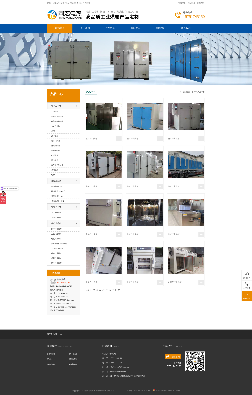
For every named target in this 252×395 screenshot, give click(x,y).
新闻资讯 (160, 28)
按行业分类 (56, 223)
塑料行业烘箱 (56, 258)
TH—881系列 (56, 213)
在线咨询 (175, 357)
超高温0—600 (56, 186)
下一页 (117, 290)
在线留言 (201, 3)
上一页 (92, 290)
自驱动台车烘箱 (57, 116)
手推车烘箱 (55, 150)
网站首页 (60, 28)
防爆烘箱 (54, 155)
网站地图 (191, 3)
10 (110, 290)
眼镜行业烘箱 (56, 253)
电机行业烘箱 (56, 239)
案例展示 (135, 28)
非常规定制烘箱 (57, 165)
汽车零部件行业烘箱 (59, 244)
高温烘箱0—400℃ (58, 191)
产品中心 (110, 28)
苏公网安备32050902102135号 (168, 391)
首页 (193, 92)
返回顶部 (246, 299)
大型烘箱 (54, 112)
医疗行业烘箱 (56, 229)
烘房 (53, 131)
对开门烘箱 (55, 141)
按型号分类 (56, 207)
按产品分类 (56, 106)
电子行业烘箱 (56, 263)
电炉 (53, 175)
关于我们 (85, 28)
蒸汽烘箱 (54, 160)
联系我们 (186, 28)
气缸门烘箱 (55, 126)
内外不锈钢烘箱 (57, 121)
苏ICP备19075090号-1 (142, 391)
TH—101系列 (56, 217)
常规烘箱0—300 (57, 196)
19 (113, 290)
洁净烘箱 (54, 136)
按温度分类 (56, 181)
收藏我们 (182, 3)
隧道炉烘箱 (55, 146)
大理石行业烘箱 (57, 248)
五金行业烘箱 (56, 234)
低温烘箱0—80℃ (57, 201)
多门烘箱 (54, 170)
